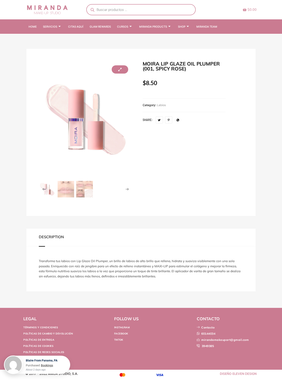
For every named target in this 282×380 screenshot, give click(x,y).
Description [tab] (51, 237)
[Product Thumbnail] (120, 69)
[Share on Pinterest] (168, 120)
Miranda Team (206, 26)
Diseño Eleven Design (238, 374)
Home (32, 26)
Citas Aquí (75, 26)
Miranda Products (153, 26)
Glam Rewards (100, 26)
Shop (181, 26)
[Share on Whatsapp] (178, 120)
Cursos (122, 26)
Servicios (50, 26)
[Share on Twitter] (159, 120)
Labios (161, 105)
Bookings (47, 367)
